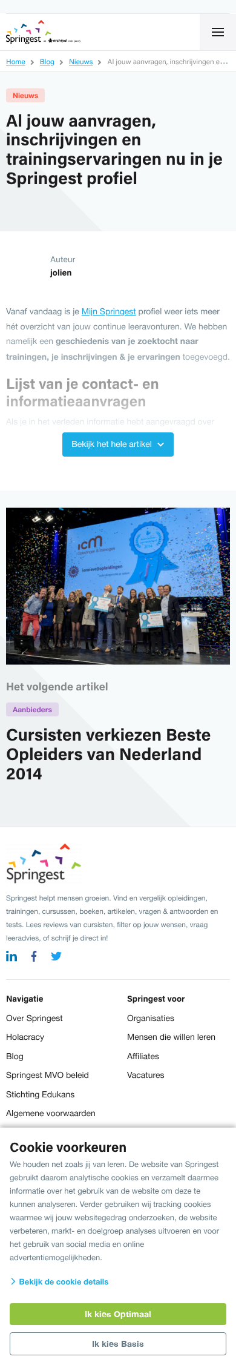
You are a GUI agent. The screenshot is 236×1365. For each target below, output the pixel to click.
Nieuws (25, 95)
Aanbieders (32, 709)
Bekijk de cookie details (62, 1281)
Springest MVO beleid (47, 1075)
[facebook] (33, 957)
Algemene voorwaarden (51, 1113)
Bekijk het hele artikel (112, 444)
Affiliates (143, 1056)
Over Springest (34, 1018)
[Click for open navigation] (218, 32)
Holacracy (25, 1037)
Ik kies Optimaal (118, 1314)
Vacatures (145, 1075)
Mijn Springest (109, 311)
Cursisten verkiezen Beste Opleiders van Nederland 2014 (108, 753)
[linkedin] (11, 957)
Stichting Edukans (40, 1094)
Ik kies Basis (118, 1343)
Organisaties (150, 1018)
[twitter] (56, 957)
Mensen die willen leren (171, 1037)
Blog (15, 1056)
